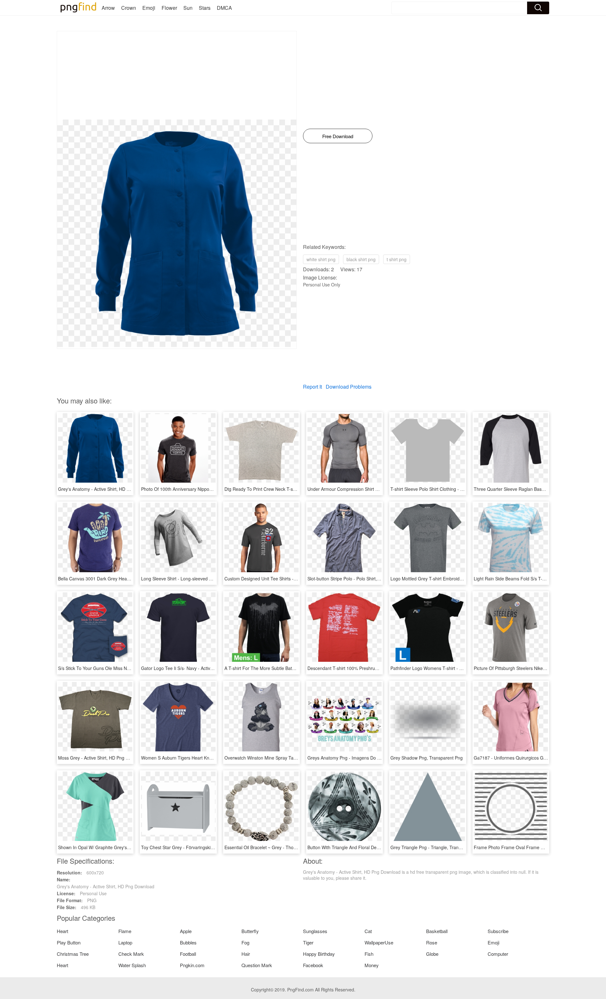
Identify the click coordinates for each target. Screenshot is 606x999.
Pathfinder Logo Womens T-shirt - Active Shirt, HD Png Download (455, 668)
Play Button (68, 942)
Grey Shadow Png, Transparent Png (426, 758)
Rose (431, 942)
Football (188, 953)
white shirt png (321, 259)
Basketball (437, 931)
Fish (369, 953)
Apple (186, 931)
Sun (188, 7)
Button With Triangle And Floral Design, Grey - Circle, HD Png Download (379, 847)
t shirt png (397, 259)
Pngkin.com (192, 965)
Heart (62, 931)
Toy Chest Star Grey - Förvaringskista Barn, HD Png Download (203, 847)
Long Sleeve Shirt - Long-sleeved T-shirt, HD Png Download (201, 578)
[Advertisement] (176, 75)
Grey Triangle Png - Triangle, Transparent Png (436, 847)
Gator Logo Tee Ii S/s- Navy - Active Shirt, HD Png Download (201, 668)
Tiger (308, 942)
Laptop (125, 942)
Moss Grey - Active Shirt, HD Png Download (102, 758)
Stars (205, 7)
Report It (312, 386)
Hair (245, 953)
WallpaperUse (379, 942)
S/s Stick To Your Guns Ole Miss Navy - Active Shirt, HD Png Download (128, 668)
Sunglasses (315, 931)
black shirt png (361, 259)
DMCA (224, 7)
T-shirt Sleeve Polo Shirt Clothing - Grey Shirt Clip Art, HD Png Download (462, 489)
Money (372, 965)
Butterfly (250, 931)
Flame (124, 931)
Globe (432, 953)
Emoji (148, 7)
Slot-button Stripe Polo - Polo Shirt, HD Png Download (361, 578)
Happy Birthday (319, 953)
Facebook (313, 965)
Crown (128, 7)
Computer (498, 953)
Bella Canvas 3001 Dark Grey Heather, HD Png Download (116, 578)
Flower (169, 7)
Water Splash (132, 965)
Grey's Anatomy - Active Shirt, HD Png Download (107, 489)
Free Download (337, 136)
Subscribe (498, 931)
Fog (245, 942)
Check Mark (131, 953)
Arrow (108, 7)
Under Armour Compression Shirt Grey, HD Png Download (365, 489)
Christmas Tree (73, 953)
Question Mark (256, 965)
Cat (368, 931)
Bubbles (188, 942)
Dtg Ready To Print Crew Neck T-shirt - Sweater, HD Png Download (291, 489)
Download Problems (348, 386)
